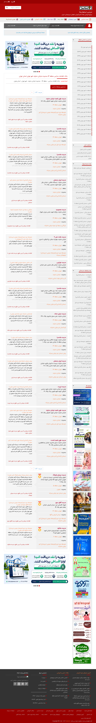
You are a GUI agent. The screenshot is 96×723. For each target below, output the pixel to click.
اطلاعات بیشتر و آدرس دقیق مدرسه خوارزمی (18, 281)
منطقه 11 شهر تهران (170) (84, 95)
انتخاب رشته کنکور (20, 714)
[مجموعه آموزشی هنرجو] (82, 632)
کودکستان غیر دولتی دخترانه (58, 327)
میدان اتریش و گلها (55, 515)
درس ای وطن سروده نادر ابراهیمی (59, 681)
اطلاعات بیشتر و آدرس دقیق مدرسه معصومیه (18, 226)
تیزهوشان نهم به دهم (55, 714)
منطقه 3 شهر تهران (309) (83, 60)
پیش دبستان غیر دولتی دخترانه (57, 377)
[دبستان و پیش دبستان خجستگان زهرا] (36, 55)
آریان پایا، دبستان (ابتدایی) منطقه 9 (82, 379)
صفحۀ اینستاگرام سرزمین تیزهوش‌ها (30, 33)
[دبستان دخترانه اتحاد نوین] (82, 610)
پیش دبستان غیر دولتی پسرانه (57, 353)
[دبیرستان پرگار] (82, 545)
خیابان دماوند (56, 109)
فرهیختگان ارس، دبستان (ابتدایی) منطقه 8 (84, 208)
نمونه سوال (71, 711)
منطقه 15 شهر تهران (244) (83, 112)
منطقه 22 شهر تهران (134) (83, 134)
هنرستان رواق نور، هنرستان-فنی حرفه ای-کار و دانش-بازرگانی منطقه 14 (82, 187)
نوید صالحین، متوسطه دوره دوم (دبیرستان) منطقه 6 (82, 348)
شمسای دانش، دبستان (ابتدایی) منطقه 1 (82, 322)
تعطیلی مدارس (20, 711)
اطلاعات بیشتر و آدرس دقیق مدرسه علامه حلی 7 (19, 253)
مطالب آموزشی (30, 711)
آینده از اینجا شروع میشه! (77, 26)
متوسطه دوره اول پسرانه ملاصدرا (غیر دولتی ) (20, 129)
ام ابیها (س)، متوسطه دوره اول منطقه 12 (83, 304)
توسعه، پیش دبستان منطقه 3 (82, 353)
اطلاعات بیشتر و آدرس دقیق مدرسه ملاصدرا (18, 147)
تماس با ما (43, 681)
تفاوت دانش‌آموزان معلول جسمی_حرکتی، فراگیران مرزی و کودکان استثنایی (58, 690)
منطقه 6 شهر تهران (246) (83, 73)
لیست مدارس (40, 711)
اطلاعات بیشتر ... (54, 26)
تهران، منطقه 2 (57, 537)
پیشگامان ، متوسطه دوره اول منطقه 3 (83, 252)
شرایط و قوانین (41, 685)
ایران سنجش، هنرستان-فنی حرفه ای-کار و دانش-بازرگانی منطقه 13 (82, 281)
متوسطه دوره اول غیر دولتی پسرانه (56, 145)
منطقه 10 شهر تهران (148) (83, 91)
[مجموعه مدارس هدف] (82, 502)
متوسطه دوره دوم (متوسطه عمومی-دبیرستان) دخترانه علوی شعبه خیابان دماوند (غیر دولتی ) (20, 100)
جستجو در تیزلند (15, 7)
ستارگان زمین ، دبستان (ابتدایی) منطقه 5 (82, 264)
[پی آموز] (82, 416)
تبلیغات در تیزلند (41, 688)
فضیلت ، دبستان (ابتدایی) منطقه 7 (82, 337)
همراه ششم (78, 711)
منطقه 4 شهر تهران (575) (83, 65)
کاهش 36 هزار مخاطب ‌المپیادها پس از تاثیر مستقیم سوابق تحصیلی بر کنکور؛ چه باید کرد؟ (80, 690)
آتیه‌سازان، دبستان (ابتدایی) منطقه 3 (83, 199)
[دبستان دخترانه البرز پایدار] (82, 459)
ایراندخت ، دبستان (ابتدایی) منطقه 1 (83, 276)
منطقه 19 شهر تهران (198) (83, 129)
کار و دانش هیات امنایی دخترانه (57, 278)
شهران (58, 489)
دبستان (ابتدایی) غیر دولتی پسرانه (56, 170)
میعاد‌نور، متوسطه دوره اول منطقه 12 (82, 169)
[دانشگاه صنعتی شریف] (82, 397)
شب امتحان (89, 714)
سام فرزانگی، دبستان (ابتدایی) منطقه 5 (83, 241)
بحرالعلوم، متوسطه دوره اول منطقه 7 (83, 342)
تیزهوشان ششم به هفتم (68, 714)
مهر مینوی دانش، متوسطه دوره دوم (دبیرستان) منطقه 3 (83, 235)
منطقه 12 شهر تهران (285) (83, 99)
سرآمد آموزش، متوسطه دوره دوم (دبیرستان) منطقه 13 (82, 175)
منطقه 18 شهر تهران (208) (83, 125)
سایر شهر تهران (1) (85, 47)
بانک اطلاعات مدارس (54, 81)
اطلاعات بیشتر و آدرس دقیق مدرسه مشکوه (18, 544)
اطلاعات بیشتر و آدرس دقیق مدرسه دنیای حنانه (19, 330)
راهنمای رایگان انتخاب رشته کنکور (79, 33)
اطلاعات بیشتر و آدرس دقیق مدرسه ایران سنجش (21, 201)
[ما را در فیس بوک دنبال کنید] (15, 685)
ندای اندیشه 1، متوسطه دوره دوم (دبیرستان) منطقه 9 (82, 363)
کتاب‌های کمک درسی (86, 718)
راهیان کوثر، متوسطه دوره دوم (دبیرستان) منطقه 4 (83, 374)
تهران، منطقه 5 (57, 486)
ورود (12, 2)
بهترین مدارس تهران (85, 149)
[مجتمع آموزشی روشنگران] (82, 524)
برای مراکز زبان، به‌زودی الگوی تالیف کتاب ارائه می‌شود (81, 704)
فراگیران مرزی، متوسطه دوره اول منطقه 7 (82, 317)
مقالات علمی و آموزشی (63, 673)
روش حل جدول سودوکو (62, 685)
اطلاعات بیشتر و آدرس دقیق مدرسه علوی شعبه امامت (20, 462)
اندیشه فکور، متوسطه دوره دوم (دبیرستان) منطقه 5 (83, 331)
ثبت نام (6, 2)
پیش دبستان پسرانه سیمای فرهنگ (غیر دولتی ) (20, 475)
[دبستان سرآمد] (82, 438)
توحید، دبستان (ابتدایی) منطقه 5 (82, 327)
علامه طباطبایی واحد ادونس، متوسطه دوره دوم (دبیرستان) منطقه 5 (82, 310)
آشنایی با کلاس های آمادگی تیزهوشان (58, 678)
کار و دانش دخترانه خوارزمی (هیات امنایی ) (21, 263)
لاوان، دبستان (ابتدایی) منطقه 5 (82, 256)
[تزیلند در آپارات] (22, 685)
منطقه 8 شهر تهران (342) (83, 82)
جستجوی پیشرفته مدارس (59, 87)
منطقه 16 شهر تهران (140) (83, 116)
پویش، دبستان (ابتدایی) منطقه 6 (82, 222)
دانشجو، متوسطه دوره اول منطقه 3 (82, 287)
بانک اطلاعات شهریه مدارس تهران (83, 157)
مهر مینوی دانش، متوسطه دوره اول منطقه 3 (83, 246)
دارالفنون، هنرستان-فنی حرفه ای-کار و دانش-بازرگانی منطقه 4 (82, 226)
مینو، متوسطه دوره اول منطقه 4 (82, 231)
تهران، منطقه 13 (57, 105)
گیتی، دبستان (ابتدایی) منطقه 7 (82, 203)
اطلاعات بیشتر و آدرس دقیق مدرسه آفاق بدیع (18, 521)
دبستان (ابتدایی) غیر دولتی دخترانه (56, 196)
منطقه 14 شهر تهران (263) (83, 108)
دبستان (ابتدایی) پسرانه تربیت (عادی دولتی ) (20, 387)
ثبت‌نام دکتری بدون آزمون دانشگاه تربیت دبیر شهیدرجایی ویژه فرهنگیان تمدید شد (81, 698)
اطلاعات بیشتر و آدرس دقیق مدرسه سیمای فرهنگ (21, 494)
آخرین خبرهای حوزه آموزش (84, 673)
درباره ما (43, 678)
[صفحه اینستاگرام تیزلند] (19, 685)
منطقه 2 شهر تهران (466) (83, 56)
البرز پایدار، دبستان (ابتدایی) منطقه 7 (83, 180)
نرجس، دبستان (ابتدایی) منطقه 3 (81, 218)
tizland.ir (68, 721)
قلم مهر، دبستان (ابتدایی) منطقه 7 (82, 368)
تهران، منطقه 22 (57, 511)
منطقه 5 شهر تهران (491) (84, 69)
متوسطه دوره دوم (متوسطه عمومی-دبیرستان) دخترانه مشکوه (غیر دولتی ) (20, 529)
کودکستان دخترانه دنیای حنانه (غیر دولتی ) (21, 314)
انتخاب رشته (44, 714)
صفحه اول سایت (88, 711)
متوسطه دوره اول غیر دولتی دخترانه (56, 424)
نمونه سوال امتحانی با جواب (40, 26)
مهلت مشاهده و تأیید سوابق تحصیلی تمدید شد (80, 679)
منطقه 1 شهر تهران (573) (83, 52)
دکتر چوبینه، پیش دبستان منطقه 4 (82, 293)
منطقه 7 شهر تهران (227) (83, 78)
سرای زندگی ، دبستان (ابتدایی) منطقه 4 (83, 213)
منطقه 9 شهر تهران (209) (84, 86)
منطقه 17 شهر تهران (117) (84, 121)
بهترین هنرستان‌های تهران (83, 153)
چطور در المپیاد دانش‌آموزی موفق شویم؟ (59, 697)
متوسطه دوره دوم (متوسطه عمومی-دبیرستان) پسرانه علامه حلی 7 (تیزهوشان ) (20, 238)
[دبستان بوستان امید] (82, 567)
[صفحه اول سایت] (85, 8)
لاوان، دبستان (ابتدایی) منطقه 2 (82, 260)
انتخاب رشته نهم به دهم (33, 714)
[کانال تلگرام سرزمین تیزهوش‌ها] (26, 685)
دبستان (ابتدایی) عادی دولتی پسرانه (56, 403)
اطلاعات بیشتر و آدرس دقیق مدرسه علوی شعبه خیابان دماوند (20, 120)
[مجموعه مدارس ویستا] (82, 653)
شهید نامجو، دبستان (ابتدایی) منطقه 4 (83, 298)
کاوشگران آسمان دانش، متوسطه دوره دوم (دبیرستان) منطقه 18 (82, 357)
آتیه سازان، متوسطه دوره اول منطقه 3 (83, 193)
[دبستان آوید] (82, 589)
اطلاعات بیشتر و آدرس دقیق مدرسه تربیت (18, 403)
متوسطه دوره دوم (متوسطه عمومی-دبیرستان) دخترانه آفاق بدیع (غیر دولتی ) (20, 504)
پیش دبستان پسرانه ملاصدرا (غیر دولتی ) (21, 338)
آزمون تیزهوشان (80, 714)
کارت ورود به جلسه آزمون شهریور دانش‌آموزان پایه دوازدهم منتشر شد (81, 684)
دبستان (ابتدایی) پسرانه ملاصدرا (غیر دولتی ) (20, 155)
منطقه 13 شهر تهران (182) (83, 103)
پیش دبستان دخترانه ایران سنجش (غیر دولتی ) (20, 361)
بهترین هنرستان (49, 711)
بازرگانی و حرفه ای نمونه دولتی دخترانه (55, 226)
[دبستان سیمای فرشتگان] (82, 481)
